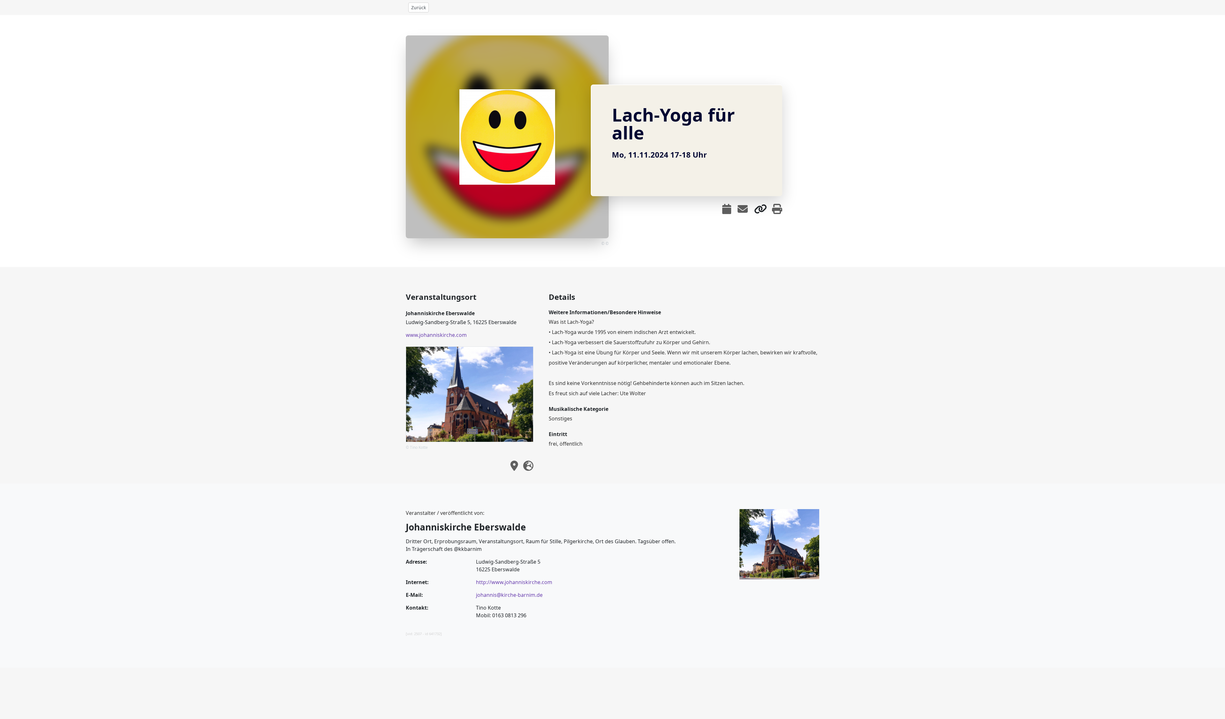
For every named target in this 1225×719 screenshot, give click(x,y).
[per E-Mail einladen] (743, 209)
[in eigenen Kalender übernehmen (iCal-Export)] (726, 209)
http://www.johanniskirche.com (514, 582)
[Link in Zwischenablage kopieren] (760, 209)
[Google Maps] (528, 465)
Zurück (418, 7)
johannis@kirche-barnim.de (509, 594)
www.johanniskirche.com (436, 334)
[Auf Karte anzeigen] (514, 465)
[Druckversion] (777, 209)
